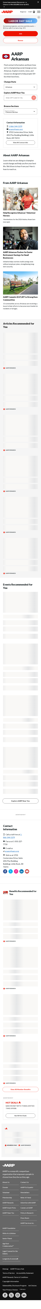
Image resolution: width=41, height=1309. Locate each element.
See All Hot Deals (20, 1116)
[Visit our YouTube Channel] (27, 871)
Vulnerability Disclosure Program (14, 1285)
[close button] (39, 17)
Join (20, 34)
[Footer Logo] (20, 1165)
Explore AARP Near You (14, 93)
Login (30, 12)
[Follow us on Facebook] (5, 871)
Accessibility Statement (25, 1273)
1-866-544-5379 (15, 126)
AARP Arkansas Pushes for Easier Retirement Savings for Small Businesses (17, 255)
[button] (39, 12)
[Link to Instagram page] (16, 871)
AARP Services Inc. (27, 1223)
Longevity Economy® (10, 1259)
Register (23, 12)
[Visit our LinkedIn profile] (21, 871)
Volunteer (6, 1192)
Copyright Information (11, 1281)
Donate (5, 1187)
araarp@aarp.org (16, 129)
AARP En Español (26, 1187)
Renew (20, 40)
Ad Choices (32, 1285)
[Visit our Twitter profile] (11, 871)
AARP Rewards (8, 1203)
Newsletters (24, 1192)
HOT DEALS (12, 1102)
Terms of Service (9, 1273)
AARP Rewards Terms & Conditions (15, 1277)
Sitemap (5, 1269)
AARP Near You (8, 1213)
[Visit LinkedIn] (23, 1295)
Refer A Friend (25, 1198)
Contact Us (24, 1182)
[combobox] (20, 98)
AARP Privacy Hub (17, 1269)
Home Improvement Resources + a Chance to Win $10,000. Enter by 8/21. (16, 3)
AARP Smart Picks (9, 1208)
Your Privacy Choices (10, 1290)
